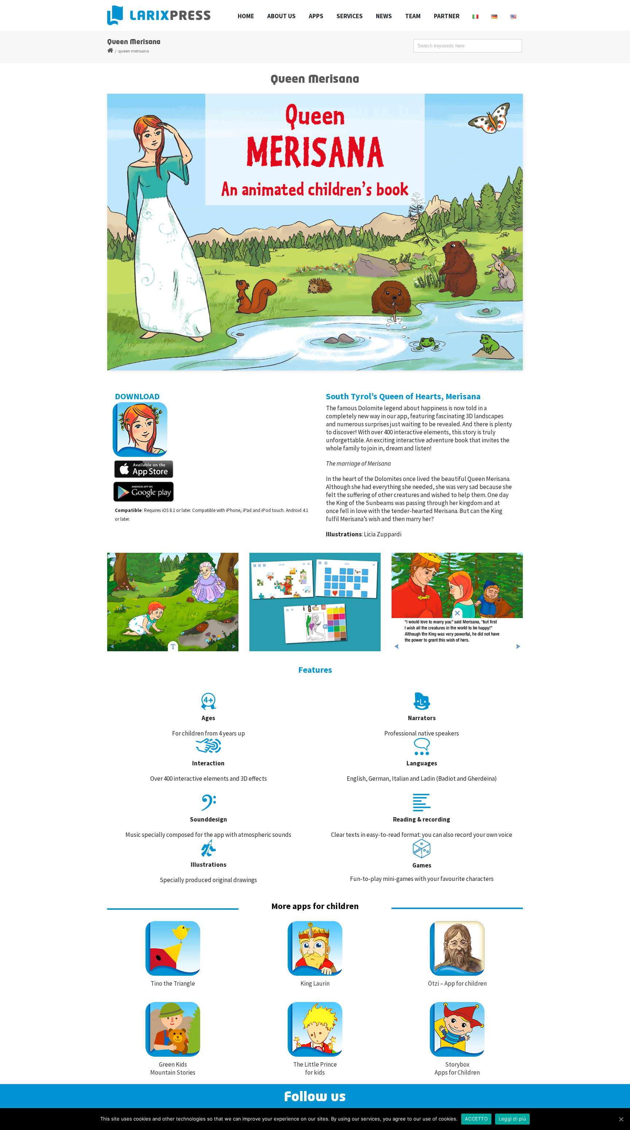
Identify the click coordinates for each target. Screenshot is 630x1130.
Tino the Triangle (173, 983)
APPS (316, 16)
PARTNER (446, 16)
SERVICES (350, 16)
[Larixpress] (158, 15)
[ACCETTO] (621, 1119)
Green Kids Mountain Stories (172, 1068)
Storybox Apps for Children (457, 1068)
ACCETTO (476, 1119)
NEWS (384, 16)
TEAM (413, 16)
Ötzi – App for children (457, 983)
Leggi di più (512, 1119)
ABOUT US (281, 16)
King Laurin (315, 983)
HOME (246, 16)
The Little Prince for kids (315, 1068)
